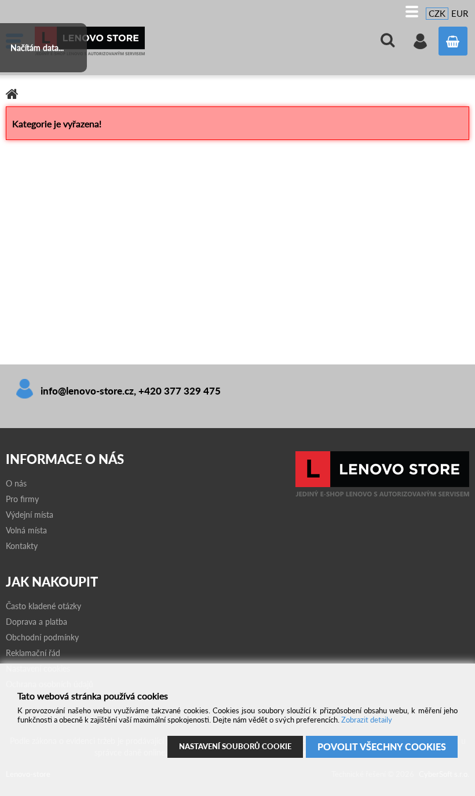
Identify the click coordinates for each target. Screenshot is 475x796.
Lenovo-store (122, 41)
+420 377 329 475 (179, 391)
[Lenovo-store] (382, 494)
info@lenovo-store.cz (87, 391)
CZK (437, 13)
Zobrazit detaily (366, 719)
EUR (459, 13)
